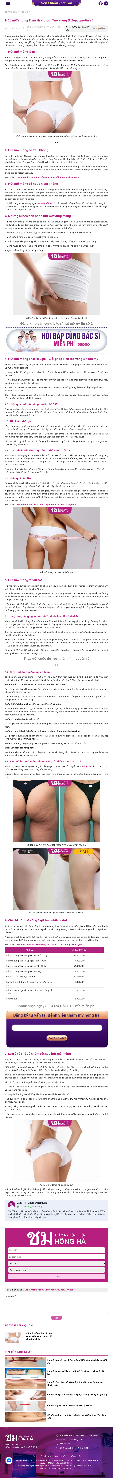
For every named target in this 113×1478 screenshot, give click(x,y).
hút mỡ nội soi (44, 203)
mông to (86, 766)
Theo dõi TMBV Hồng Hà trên (77, 29)
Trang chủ (11, 11)
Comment (10, 1296)
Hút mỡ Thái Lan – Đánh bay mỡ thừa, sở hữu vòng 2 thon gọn (49, 944)
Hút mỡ (24, 11)
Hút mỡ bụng (12, 955)
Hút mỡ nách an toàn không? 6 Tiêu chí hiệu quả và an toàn (48, 177)
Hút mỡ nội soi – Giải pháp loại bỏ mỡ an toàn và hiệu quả (47, 504)
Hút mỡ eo (11, 976)
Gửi (56, 1317)
